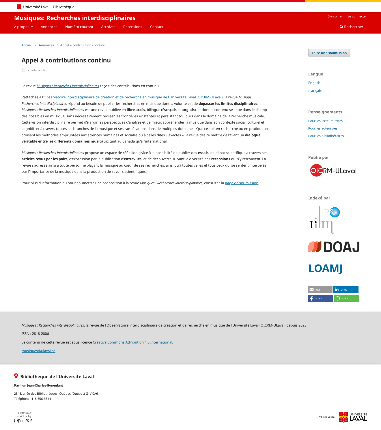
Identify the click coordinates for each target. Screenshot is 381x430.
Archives (108, 26)
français (315, 90)
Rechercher (353, 26)
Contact (156, 26)
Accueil (27, 45)
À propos (22, 26)
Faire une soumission (329, 53)
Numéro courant (79, 26)
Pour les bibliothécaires (326, 135)
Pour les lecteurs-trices (325, 120)
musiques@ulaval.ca (38, 350)
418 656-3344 (41, 398)
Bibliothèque (63, 6)
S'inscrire (335, 16)
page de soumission (241, 182)
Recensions (132, 26)
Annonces (49, 26)
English (314, 82)
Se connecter (357, 16)
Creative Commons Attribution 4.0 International (132, 342)
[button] (320, 289)
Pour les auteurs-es (322, 128)
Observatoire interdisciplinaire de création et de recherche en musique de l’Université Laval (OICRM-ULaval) (133, 97)
